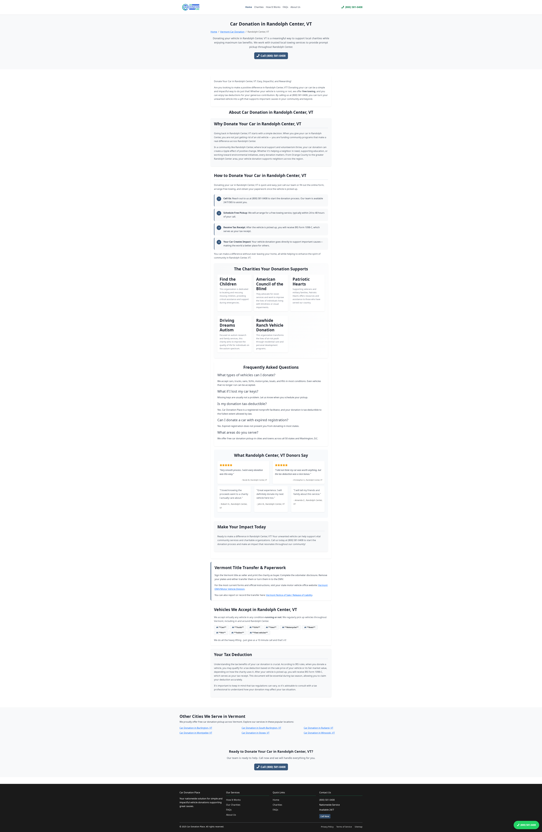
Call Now (325, 816)
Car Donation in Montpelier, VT (196, 732)
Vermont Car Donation (232, 31)
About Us (295, 7)
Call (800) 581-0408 (273, 56)
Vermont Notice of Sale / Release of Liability (289, 595)
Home (248, 7)
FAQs (285, 7)
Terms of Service (344, 826)
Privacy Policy (327, 826)
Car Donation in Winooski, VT (319, 732)
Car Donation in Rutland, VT (318, 727)
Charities (259, 7)
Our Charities (233, 804)
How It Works (273, 7)
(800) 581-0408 (353, 7)
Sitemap (358, 826)
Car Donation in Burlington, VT (196, 727)
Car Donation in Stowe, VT (255, 732)
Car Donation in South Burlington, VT (261, 727)
